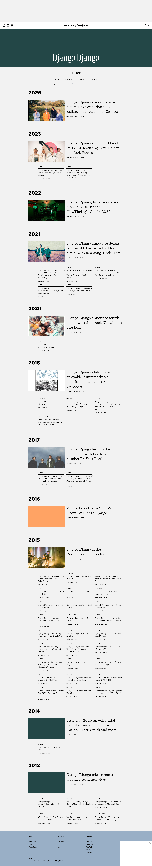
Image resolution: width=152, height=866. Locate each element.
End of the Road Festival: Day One (78, 593)
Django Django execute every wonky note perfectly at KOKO (50, 635)
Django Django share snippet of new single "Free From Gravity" (79, 289)
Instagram (90, 839)
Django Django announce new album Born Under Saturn (78, 679)
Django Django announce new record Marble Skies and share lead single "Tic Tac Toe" (50, 478)
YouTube (89, 847)
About (31, 836)
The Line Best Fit (76, 25)
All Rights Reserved (61, 861)
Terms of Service (34, 861)
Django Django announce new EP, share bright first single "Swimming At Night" (78, 404)
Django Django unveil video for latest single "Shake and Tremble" (108, 619)
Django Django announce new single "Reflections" (78, 663)
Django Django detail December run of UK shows (108, 635)
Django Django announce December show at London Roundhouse (49, 620)
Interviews (42, 416)
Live (68, 588)
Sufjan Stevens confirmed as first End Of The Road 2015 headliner (51, 693)
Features (61, 842)
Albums (98, 267)
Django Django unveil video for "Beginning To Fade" (107, 648)
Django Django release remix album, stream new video (89, 777)
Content (61, 836)
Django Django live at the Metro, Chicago (51, 403)
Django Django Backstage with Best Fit (78, 577)
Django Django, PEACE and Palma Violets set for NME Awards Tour (49, 804)
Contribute (33, 847)
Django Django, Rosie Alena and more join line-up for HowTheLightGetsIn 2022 (92, 207)
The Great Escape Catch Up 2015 (77, 619)
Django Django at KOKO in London (77, 635)
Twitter (89, 850)
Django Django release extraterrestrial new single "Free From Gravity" (51, 290)
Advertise (32, 842)
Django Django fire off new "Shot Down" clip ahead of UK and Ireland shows (51, 578)
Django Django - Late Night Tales (49, 748)
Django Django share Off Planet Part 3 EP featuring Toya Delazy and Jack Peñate (92, 148)
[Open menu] (148, 25)
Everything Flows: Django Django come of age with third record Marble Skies (50, 422)
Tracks (98, 687)
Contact (32, 844)
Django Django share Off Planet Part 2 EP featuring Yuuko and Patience (51, 172)
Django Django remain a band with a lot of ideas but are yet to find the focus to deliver (107, 272)
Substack (89, 844)
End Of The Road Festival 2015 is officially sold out (108, 606)
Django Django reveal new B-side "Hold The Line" (51, 593)
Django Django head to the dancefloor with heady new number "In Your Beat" (88, 454)
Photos (41, 398)
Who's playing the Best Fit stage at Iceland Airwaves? (51, 818)
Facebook (89, 853)
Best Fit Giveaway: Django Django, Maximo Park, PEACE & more (79, 804)
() (57, 79)
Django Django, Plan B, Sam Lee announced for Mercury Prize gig (108, 803)
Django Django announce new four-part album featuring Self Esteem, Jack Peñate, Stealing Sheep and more (78, 174)
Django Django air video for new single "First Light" (108, 663)
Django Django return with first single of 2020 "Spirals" (50, 346)
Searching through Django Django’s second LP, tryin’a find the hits (50, 649)
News (69, 116)
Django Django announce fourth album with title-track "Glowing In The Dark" (94, 323)
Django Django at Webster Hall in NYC (79, 606)
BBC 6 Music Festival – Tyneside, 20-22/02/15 (47, 679)
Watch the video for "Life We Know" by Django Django (89, 511)
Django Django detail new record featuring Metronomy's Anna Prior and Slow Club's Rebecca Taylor (79, 480)
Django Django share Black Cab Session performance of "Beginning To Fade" (51, 664)
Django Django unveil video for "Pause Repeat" (50, 606)
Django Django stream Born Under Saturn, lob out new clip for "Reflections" (78, 649)
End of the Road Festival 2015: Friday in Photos (107, 593)
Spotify (89, 842)
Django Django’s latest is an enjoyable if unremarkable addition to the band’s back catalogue (88, 379)
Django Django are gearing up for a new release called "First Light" (108, 692)
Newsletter (33, 839)
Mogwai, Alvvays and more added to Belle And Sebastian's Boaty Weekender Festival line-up (107, 405)
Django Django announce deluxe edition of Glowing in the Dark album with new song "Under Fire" (93, 248)
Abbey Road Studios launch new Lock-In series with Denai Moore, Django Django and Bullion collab (79, 274)
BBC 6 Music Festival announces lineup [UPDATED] (108, 679)
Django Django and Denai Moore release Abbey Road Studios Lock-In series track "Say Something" (51, 274)
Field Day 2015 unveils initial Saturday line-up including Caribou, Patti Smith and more (91, 725)
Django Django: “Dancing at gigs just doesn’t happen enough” (108, 818)
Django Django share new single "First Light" (79, 692)
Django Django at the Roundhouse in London (85, 552)
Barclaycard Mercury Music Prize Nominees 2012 (77, 818)
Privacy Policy (47, 861)
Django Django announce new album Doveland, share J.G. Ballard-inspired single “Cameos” (93, 107)
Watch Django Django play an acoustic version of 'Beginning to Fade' (108, 578)
